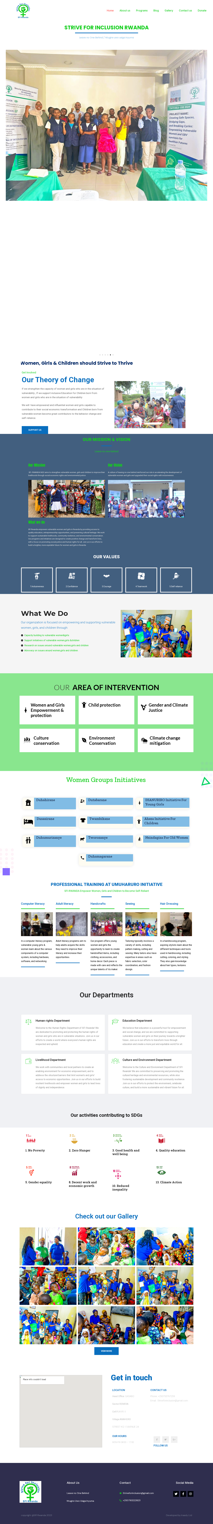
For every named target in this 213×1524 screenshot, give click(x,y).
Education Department (137, 1020)
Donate (202, 10)
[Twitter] (165, 1439)
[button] (102, 354)
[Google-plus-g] (174, 1439)
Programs (142, 10)
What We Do (44, 613)
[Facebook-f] (157, 1439)
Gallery (169, 10)
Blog (156, 10)
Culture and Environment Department (147, 1060)
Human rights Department (53, 1020)
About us (125, 10)
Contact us (185, 10)
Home (110, 10)
